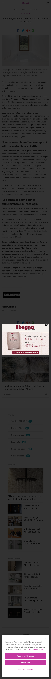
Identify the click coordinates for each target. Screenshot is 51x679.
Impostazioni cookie (25, 669)
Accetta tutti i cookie (25, 656)
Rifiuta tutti (26, 662)
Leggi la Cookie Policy (35, 649)
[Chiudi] (46, 638)
